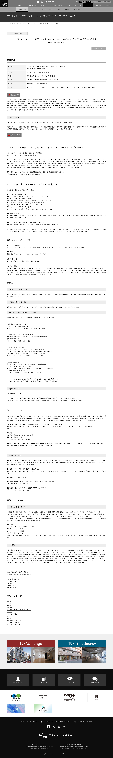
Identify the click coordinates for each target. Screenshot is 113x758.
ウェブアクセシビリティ (61, 721)
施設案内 (108, 5)
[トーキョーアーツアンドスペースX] (54, 725)
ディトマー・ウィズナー (14, 620)
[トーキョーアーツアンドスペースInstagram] (59, 725)
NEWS (67, 9)
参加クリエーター (98, 48)
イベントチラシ (15, 95)
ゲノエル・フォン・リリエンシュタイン (19, 610)
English (93, 2)
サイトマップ (71, 721)
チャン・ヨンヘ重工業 (13, 625)
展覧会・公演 (32, 5)
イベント (42, 5)
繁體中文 (98, 2)
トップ (8, 23)
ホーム (22, 721)
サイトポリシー (37, 721)
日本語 (88, 2)
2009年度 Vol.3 (11, 583)
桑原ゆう (9, 608)
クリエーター (78, 5)
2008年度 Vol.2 (11, 585)
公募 (68, 5)
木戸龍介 (9, 606)
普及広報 (98, 5)
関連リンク (28, 721)
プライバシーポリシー (47, 721)
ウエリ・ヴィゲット (13, 622)
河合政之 (9, 603)
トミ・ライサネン (12, 614)
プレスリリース (78, 9)
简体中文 (103, 2)
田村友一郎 (10, 618)
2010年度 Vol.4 (11, 581)
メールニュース (69, 683)
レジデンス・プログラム (55, 5)
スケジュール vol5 (15, 134)
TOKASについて (22, 5)
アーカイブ (88, 5)
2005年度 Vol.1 (11, 588)
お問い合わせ (95, 683)
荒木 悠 (9, 601)
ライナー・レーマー (13, 616)
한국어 (108, 2)
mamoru (9, 612)
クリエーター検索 (18, 683)
